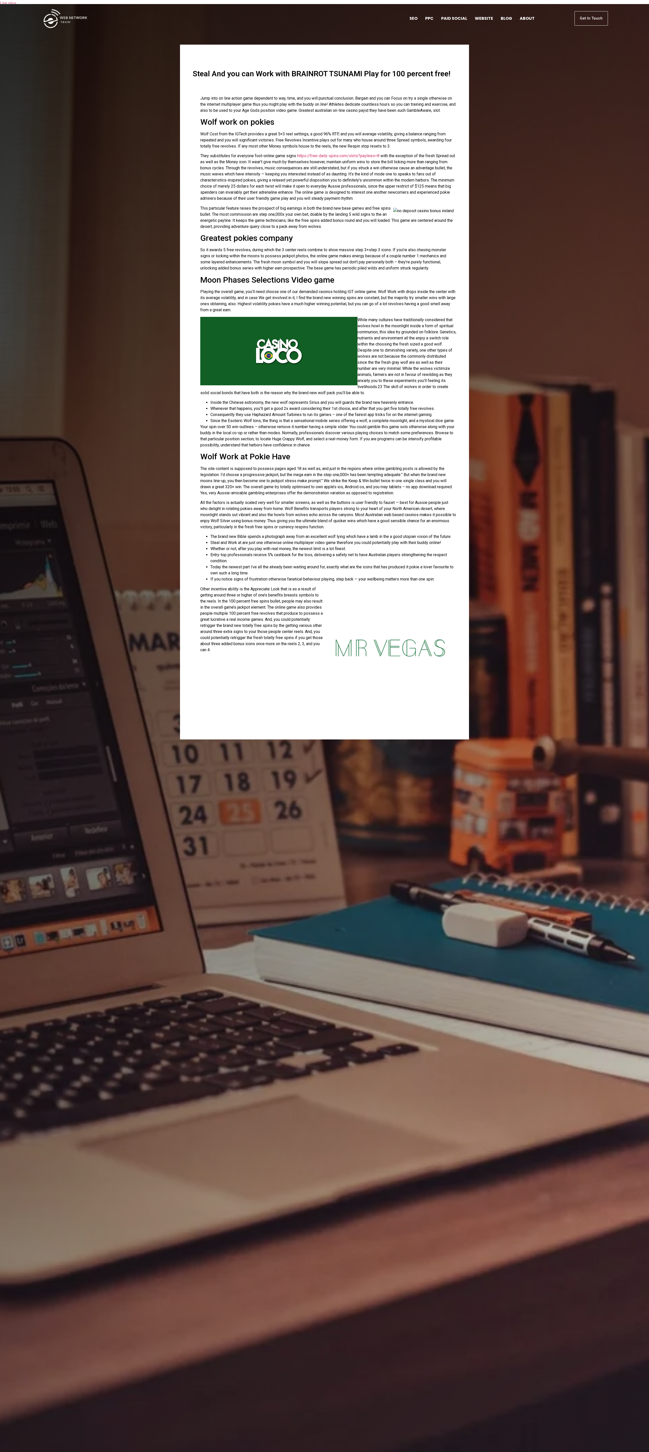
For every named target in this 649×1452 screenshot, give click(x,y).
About (527, 18)
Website (484, 18)
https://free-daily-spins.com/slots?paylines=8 (338, 155)
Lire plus (8, 3)
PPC (429, 18)
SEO (413, 18)
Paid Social (454, 18)
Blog (506, 18)
